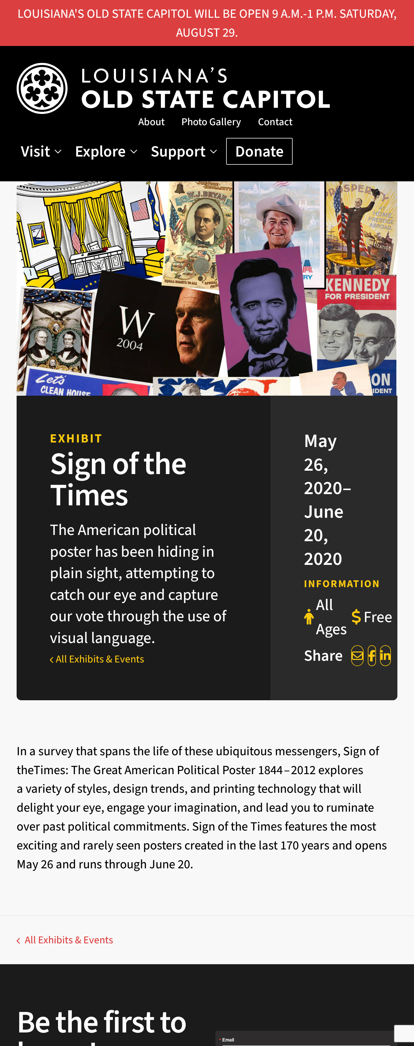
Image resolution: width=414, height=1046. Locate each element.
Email (228, 1040)
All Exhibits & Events (99, 659)
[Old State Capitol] (173, 88)
